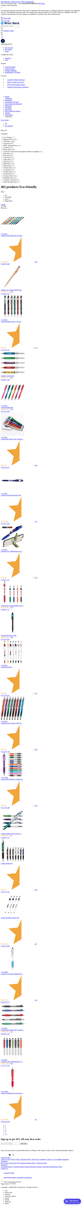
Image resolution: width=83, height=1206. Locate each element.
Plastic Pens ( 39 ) (9, 149)
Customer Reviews (7, 1167)
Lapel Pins (8, 109)
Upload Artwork (10, 67)
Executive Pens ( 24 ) (10, 176)
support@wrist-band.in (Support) (17, 87)
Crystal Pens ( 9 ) (8, 170)
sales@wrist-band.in (10, 1177)
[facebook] (3, 93)
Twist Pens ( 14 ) (8, 158)
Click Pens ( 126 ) (9, 141)
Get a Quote (5, 120)
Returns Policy (31, 1163)
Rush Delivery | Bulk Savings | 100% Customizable (17, 2)
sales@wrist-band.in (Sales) (16, 85)
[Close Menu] (3, 42)
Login (7, 51)
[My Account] (1, 33)
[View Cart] (2, 35)
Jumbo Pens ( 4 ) (8, 160)
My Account (9, 48)
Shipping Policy (26, 1159)
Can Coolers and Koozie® (13, 104)
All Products (9, 115)
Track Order (13, 1163)
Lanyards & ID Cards (12, 102)
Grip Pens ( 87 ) (8, 143)
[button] (41, 37)
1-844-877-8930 (9, 1173)
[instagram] (7, 93)
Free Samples (21, 1163)
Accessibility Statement (61, 1159)
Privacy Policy (15, 1159)
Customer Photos (18, 1167)
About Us (8, 58)
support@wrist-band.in (24, 1177)
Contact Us (50, 1159)
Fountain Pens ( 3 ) (9, 172)
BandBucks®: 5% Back (12, 72)
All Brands (8, 98)
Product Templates (11, 70)
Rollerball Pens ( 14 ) (10, 178)
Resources (4, 1165)
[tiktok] (12, 93)
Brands (7, 96)
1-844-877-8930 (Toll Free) (16, 80)
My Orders (8, 49)
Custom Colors (9, 69)
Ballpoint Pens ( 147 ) (10, 139)
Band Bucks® (53, 1167)
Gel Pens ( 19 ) (8, 147)
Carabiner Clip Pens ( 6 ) (11, 180)
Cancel (3, 204)
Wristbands (8, 100)
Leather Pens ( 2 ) (9, 174)
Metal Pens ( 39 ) (8, 164)
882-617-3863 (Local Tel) (15, 82)
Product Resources (31, 1167)
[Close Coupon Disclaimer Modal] (1, 7)
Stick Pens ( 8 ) (8, 155)
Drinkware (8, 106)
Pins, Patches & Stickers (12, 111)
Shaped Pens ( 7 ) (8, 166)
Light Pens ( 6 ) (8, 162)
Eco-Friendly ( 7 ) (9, 137)
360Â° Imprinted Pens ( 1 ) (12, 145)
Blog (60, 1167)
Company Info (5, 1157)
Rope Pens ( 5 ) (8, 153)
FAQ (6, 60)
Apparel (7, 113)
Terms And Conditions (38, 1159)
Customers (4, 1161)
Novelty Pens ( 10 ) (9, 168)
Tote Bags (8, 107)
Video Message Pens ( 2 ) (11, 182)
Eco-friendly (9, 126)
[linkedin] (10, 1156)
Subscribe (24, 1143)
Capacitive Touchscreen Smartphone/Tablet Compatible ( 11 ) (23, 151)
